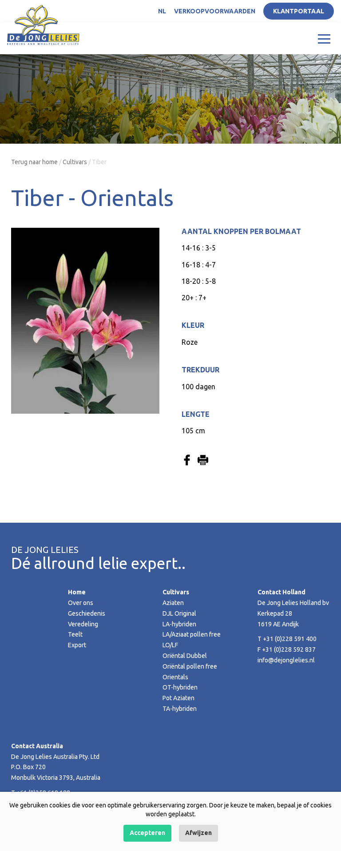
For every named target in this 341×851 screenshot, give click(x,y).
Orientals (175, 677)
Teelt (75, 634)
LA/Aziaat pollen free (192, 634)
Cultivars (75, 161)
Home (77, 592)
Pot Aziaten (178, 698)
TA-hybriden (180, 708)
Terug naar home (34, 161)
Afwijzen (198, 832)
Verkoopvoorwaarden (214, 11)
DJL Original (179, 613)
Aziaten (173, 602)
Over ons (80, 602)
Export (77, 645)
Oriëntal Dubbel (185, 655)
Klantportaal (298, 11)
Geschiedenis (86, 613)
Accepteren (147, 832)
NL (162, 11)
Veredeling (83, 624)
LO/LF (170, 645)
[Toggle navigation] (324, 38)
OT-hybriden (180, 687)
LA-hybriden (179, 624)
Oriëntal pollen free (190, 666)
